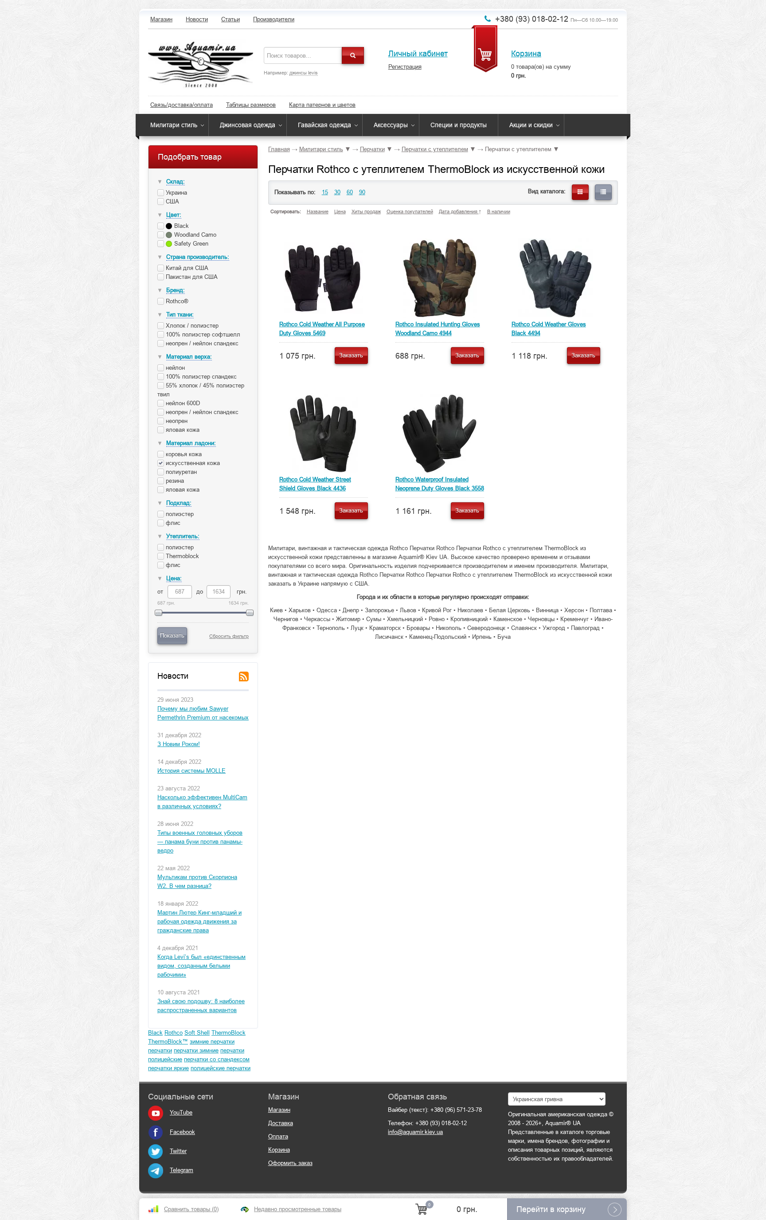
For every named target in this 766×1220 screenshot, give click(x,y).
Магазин (161, 19)
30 (337, 192)
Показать (172, 635)
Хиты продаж (366, 211)
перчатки (160, 1050)
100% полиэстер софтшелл (202, 334)
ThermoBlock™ (168, 1041)
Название (317, 211)
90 (362, 192)
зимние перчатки (212, 1041)
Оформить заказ (290, 1163)
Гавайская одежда (324, 125)
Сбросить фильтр (229, 636)
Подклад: (179, 503)
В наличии (498, 211)
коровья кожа (184, 454)
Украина (175, 192)
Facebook (182, 1132)
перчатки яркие (168, 1068)
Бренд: (175, 290)
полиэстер (179, 514)
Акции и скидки (531, 125)
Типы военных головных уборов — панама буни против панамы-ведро (199, 841)
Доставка (280, 1123)
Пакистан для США (191, 277)
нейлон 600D (182, 403)
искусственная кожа (192, 463)
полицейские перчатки (220, 1068)
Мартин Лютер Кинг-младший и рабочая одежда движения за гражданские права (199, 921)
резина (175, 480)
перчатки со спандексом (217, 1059)
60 (350, 192)
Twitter (178, 1151)
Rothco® (176, 301)
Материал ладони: (191, 443)
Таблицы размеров (251, 105)
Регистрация (405, 66)
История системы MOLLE (191, 770)
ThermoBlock (228, 1032)
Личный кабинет (418, 53)
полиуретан (181, 472)
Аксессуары (391, 125)
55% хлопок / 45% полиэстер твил (200, 390)
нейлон (174, 367)
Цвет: (173, 214)
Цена (340, 211)
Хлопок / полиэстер (191, 325)
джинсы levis (303, 72)
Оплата (278, 1136)
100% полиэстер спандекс (200, 376)
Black (155, 1032)
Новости (197, 19)
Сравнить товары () (191, 1209)
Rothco (173, 1032)
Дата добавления (459, 211)
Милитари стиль (173, 125)
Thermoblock (181, 556)
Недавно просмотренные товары (297, 1209)
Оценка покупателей (410, 211)
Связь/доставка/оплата (181, 105)
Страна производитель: (197, 257)
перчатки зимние (196, 1050)
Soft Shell (197, 1032)
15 (325, 192)
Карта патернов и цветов (322, 105)
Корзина (526, 53)
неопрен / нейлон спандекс (201, 343)
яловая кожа (181, 429)
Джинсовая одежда (247, 125)
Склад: (175, 181)
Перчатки (372, 149)
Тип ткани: (180, 314)
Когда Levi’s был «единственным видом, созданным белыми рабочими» (201, 966)
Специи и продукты (458, 125)
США (171, 201)
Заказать (351, 355)
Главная (279, 149)
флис (172, 523)
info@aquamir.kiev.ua (415, 1132)
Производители (273, 19)
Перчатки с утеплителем (435, 149)
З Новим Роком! (178, 744)
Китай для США (186, 268)
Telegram (181, 1170)
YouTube (181, 1112)
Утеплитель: (182, 536)
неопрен (176, 421)
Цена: (174, 578)
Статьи (230, 19)
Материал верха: (189, 356)
